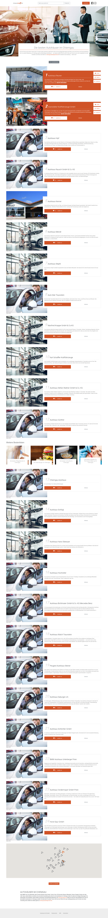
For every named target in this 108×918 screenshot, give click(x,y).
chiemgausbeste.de (62, 897)
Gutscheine (85, 3)
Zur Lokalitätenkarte (54, 62)
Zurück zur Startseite (54, 883)
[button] (63, 852)
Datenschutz (54, 913)
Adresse (80, 86)
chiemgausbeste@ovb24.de (52, 54)
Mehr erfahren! (61, 82)
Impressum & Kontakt (45, 913)
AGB (60, 913)
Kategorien (67, 3)
